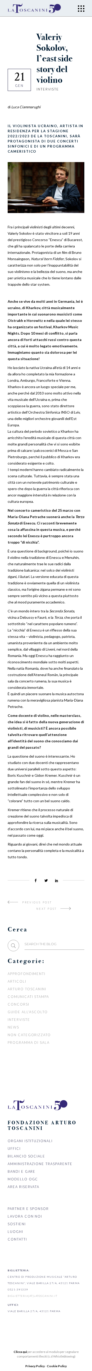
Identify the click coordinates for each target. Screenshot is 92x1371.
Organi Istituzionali (30, 1141)
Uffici (14, 1148)
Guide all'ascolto (28, 1012)
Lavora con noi (25, 1216)
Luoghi (15, 1232)
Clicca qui (20, 1352)
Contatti (17, 1239)
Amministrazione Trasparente (40, 1164)
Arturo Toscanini (27, 989)
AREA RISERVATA (23, 1187)
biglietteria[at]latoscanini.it (32, 1295)
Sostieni (17, 1224)
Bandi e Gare (22, 1171)
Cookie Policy (57, 1366)
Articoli (17, 981)
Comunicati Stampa (28, 997)
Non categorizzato (29, 1035)
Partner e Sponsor (28, 1209)
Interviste (48, 89)
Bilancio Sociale (26, 1156)
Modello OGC (23, 1179)
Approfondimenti (26, 974)
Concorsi (18, 1004)
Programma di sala (29, 1042)
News (13, 1027)
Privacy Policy (35, 1366)
